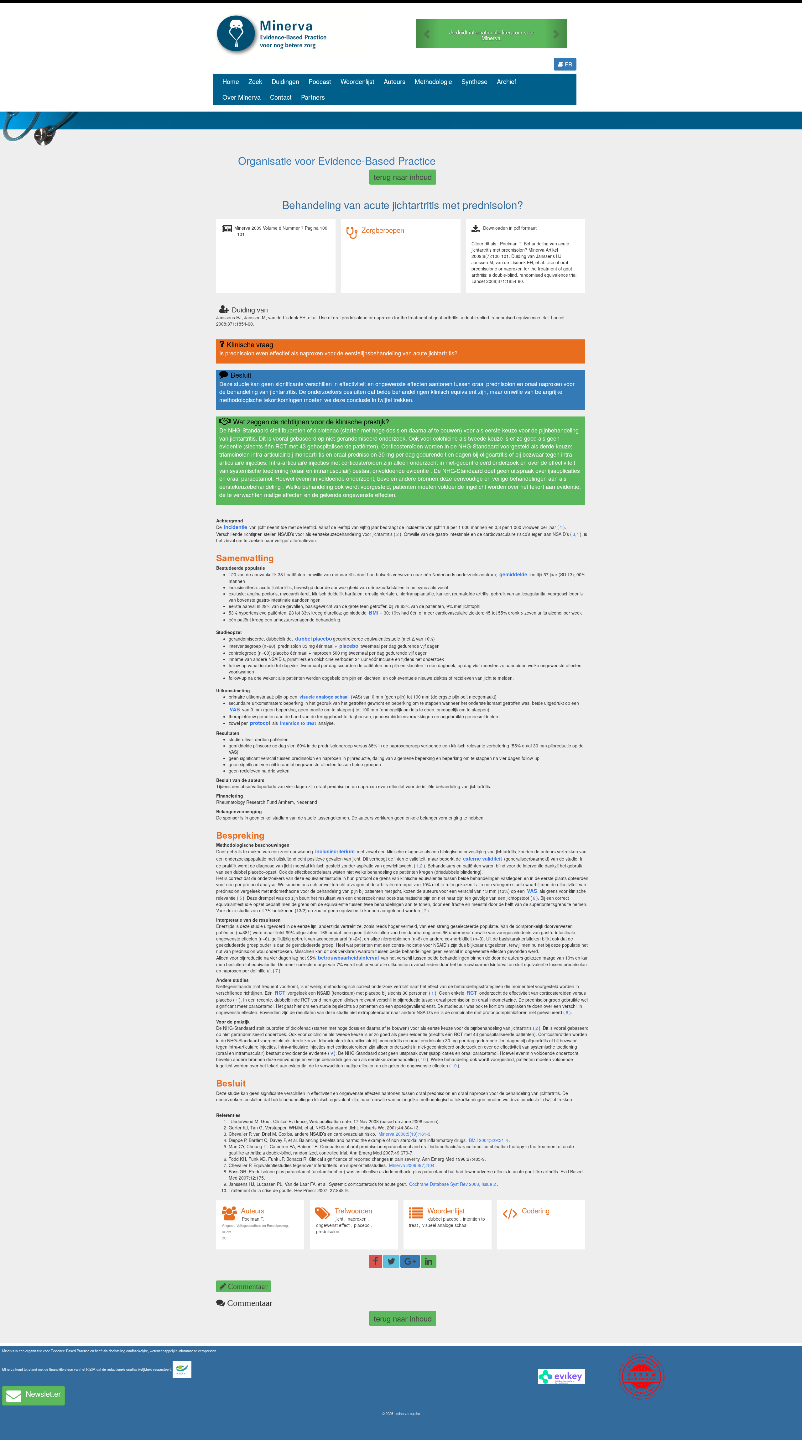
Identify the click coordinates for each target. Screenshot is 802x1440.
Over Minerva (241, 97)
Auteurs (394, 81)
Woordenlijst (357, 81)
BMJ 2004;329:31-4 (488, 1140)
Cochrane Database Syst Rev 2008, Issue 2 (452, 1184)
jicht (339, 1219)
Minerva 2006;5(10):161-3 (404, 1134)
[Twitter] (391, 1261)
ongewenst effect (333, 1225)
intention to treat (298, 723)
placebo (362, 1225)
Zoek (255, 81)
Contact (281, 97)
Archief (506, 81)
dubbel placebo (443, 1219)
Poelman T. (253, 1219)
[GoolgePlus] (410, 1261)
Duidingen (285, 81)
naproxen (357, 1219)
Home (230, 81)
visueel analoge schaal (444, 1225)
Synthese (474, 81)
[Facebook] (375, 1261)
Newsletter (43, 1393)
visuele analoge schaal (324, 697)
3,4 (576, 534)
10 (423, 1059)
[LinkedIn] (428, 1261)
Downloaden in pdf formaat (510, 228)
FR (567, 64)
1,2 (419, 865)
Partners (313, 97)
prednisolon (327, 1231)
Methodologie (433, 81)
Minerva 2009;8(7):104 (412, 1165)
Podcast (320, 81)
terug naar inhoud (403, 176)
